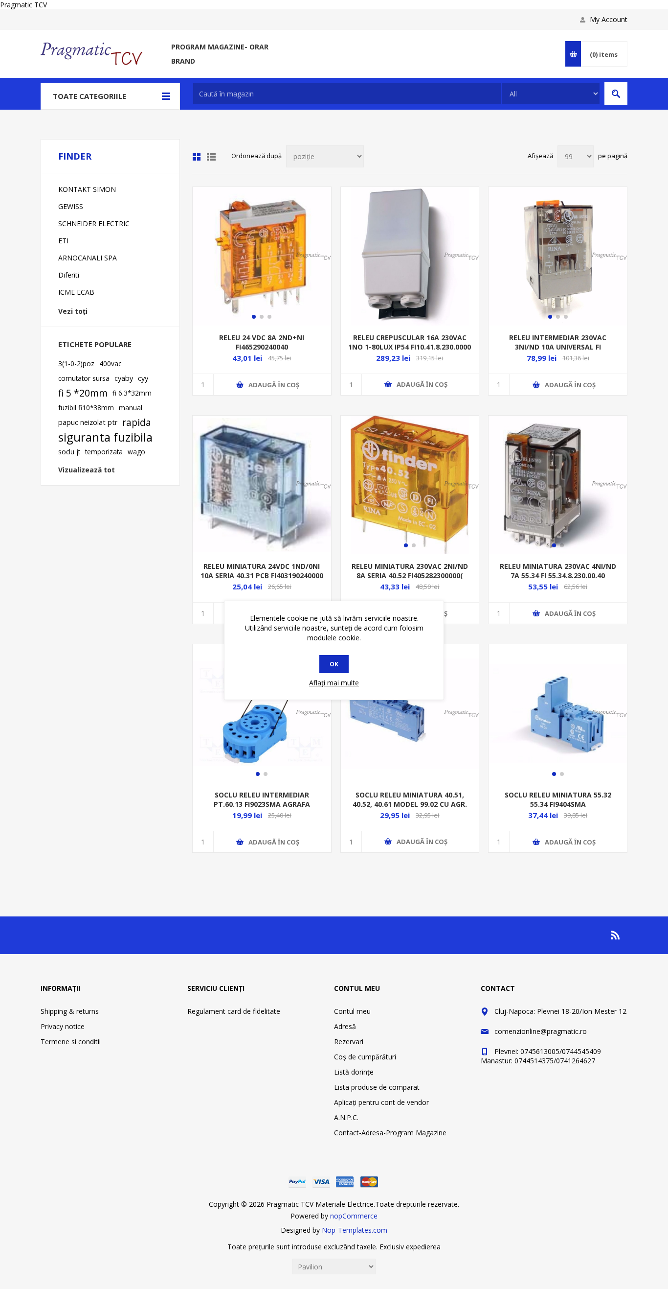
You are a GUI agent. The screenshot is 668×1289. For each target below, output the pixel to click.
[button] (254, 317)
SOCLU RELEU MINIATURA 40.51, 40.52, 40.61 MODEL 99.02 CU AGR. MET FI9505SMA (410, 804)
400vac (110, 363)
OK (334, 664)
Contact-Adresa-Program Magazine (390, 1132)
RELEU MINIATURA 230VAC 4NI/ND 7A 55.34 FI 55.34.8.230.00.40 (558, 571)
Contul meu (352, 1011)
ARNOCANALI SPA (87, 257)
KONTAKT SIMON (87, 189)
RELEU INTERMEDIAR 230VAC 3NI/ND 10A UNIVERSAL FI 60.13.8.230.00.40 (557, 347)
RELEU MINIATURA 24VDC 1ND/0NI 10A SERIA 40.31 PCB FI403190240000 (261, 571)
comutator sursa (84, 378)
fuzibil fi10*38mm (86, 407)
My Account (608, 19)
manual (130, 407)
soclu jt (69, 451)
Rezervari (348, 1041)
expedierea (423, 1246)
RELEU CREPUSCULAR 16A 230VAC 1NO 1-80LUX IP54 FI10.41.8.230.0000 (409, 342)
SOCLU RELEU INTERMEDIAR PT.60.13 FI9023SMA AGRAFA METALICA (262, 804)
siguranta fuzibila (105, 437)
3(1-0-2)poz (76, 363)
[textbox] (347, 93)
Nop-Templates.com (354, 1230)
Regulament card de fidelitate (233, 1011)
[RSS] (615, 935)
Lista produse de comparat (377, 1087)
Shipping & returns (70, 1011)
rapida (136, 422)
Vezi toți (73, 311)
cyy (143, 378)
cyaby (123, 378)
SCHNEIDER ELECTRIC (94, 223)
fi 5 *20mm (83, 392)
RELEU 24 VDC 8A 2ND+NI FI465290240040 (261, 342)
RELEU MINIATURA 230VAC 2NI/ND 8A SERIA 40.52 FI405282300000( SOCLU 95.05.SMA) (410, 575)
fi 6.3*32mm (132, 393)
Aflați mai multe (334, 682)
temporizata (104, 451)
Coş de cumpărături (365, 1056)
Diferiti (68, 275)
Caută (615, 93)
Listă (211, 157)
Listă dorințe (354, 1072)
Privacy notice (63, 1026)
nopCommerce (354, 1215)
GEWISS (70, 206)
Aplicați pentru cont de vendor (381, 1102)
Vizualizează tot (86, 469)
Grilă (196, 157)
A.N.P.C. (346, 1117)
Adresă (345, 1026)
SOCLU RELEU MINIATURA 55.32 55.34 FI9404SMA (558, 799)
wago (136, 451)
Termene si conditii (71, 1041)
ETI (63, 240)
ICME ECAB (76, 292)
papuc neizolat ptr (87, 422)
